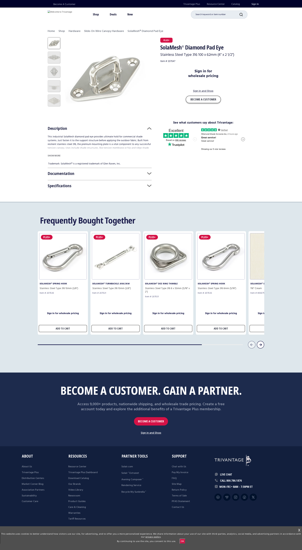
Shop (62, 31)
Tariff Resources (77, 519)
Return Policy (179, 490)
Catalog (235, 4)
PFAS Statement (181, 501)
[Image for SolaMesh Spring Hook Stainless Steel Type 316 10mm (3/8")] (63, 278)
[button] (243, 15)
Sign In (255, 4)
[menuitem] (191, 4)
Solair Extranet (130, 473)
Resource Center (216, 4)
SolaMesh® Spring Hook (53, 283)
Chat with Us (179, 467)
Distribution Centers (33, 478)
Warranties (74, 513)
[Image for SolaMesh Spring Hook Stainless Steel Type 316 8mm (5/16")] (221, 278)
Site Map (177, 484)
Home (51, 31)
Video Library (75, 490)
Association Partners (33, 490)
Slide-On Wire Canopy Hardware (104, 31)
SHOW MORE (54, 155)
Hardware (75, 31)
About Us (27, 467)
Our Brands (74, 484)
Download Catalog (78, 478)
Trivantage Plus (191, 4)
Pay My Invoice (180, 472)
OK (182, 541)
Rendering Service (131, 485)
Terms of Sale (179, 496)
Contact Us (178, 507)
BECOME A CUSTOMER (151, 421)
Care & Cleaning (77, 507)
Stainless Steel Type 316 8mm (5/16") (217, 288)
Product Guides (77, 501)
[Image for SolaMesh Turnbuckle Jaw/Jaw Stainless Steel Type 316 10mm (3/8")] (115, 278)
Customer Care (30, 501)
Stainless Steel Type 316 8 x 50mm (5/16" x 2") (167, 290)
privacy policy (153, 537)
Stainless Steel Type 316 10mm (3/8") (59, 288)
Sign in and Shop (203, 91)
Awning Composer (132, 480)
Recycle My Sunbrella (133, 492)
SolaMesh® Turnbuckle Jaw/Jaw (111, 283)
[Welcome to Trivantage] (60, 14)
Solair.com (127, 467)
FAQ (174, 478)
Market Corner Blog (32, 484)
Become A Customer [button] (203, 99)
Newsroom (74, 496)
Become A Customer (64, 4)
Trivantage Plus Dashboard (83, 472)
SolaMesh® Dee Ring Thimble (161, 283)
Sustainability (29, 496)
